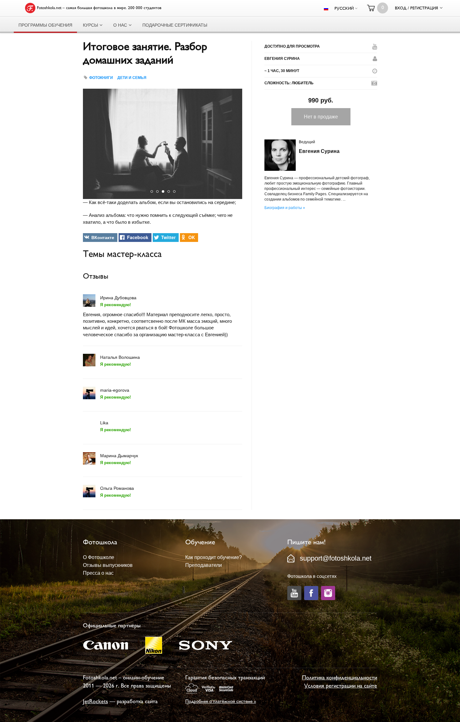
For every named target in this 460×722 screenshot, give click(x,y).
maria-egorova (114, 390)
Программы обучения (45, 25)
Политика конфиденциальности (339, 678)
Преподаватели (203, 565)
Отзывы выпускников (108, 565)
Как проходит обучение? (213, 557)
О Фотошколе (98, 557)
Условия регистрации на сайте (340, 686)
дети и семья (131, 78)
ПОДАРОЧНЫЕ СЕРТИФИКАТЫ (174, 25)
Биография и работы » (284, 208)
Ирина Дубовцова (118, 297)
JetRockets (95, 701)
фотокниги (101, 78)
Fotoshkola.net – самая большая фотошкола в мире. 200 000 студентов (99, 8)
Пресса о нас (98, 573)
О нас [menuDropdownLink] (120, 25)
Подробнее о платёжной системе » (220, 702)
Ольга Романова (117, 488)
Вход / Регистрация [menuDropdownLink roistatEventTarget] (416, 8)
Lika (104, 422)
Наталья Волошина (120, 357)
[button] (89, 144)
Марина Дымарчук (119, 455)
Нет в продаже (321, 116)
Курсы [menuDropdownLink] (90, 25)
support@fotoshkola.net (335, 558)
